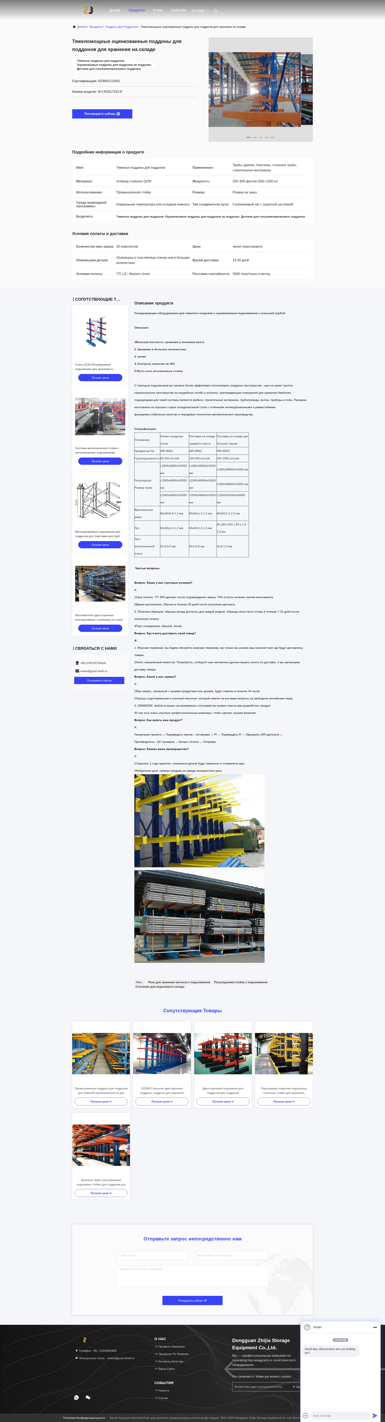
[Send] (375, 1415)
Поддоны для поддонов (121, 26)
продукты (95, 26)
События (178, 10)
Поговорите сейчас (100, 113)
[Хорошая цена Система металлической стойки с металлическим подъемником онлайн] (100, 416)
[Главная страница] (88, 10)
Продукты (136, 10)
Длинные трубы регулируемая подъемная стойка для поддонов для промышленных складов (101, 1182)
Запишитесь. (301, 1386)
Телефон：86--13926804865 (97, 1350)
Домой (114, 10)
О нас (158, 10)
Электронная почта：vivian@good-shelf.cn (106, 1358)
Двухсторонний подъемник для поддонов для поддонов (223, 1090)
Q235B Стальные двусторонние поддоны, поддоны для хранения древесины (162, 1091)
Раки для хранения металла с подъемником (179, 982)
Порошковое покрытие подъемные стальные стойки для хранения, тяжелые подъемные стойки (284, 1091)
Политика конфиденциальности (84, 1417)
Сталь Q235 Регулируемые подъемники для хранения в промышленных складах (94, 369)
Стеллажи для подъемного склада (160, 986)
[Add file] (305, 1415)
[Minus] (375, 1327)
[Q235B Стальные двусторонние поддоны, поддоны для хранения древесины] (162, 1053)
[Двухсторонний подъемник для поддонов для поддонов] (223, 1053)
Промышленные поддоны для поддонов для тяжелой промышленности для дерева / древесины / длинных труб (101, 1091)
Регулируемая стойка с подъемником (240, 982)
